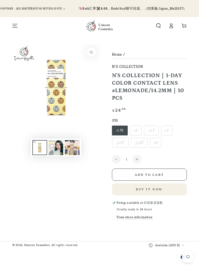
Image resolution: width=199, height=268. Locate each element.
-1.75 (120, 130)
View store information (135, 217)
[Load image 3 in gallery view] (72, 147)
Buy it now (149, 189)
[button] (158, 25)
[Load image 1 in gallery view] (39, 147)
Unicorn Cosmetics (37, 245)
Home (117, 54)
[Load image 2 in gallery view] (55, 147)
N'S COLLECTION (127, 66)
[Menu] (15, 25)
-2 (136, 130)
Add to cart (149, 175)
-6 (156, 143)
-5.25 (139, 143)
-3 (167, 130)
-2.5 (151, 130)
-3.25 (120, 143)
